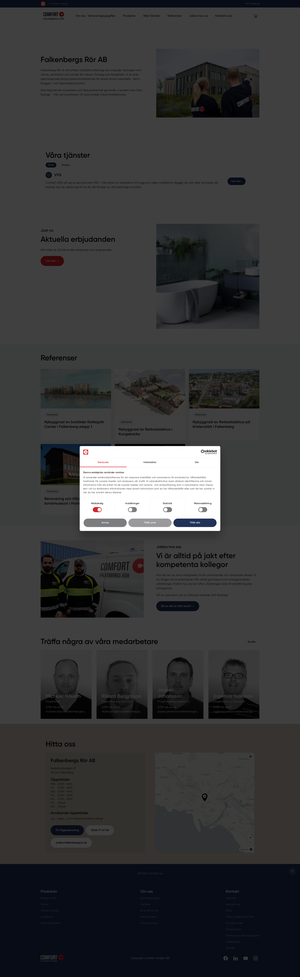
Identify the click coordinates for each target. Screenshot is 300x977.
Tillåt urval (150, 522)
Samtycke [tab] (103, 462)
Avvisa (105, 522)
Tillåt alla (195, 522)
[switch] (132, 509)
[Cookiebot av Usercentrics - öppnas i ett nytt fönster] (203, 452)
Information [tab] (149, 462)
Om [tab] (197, 462)
